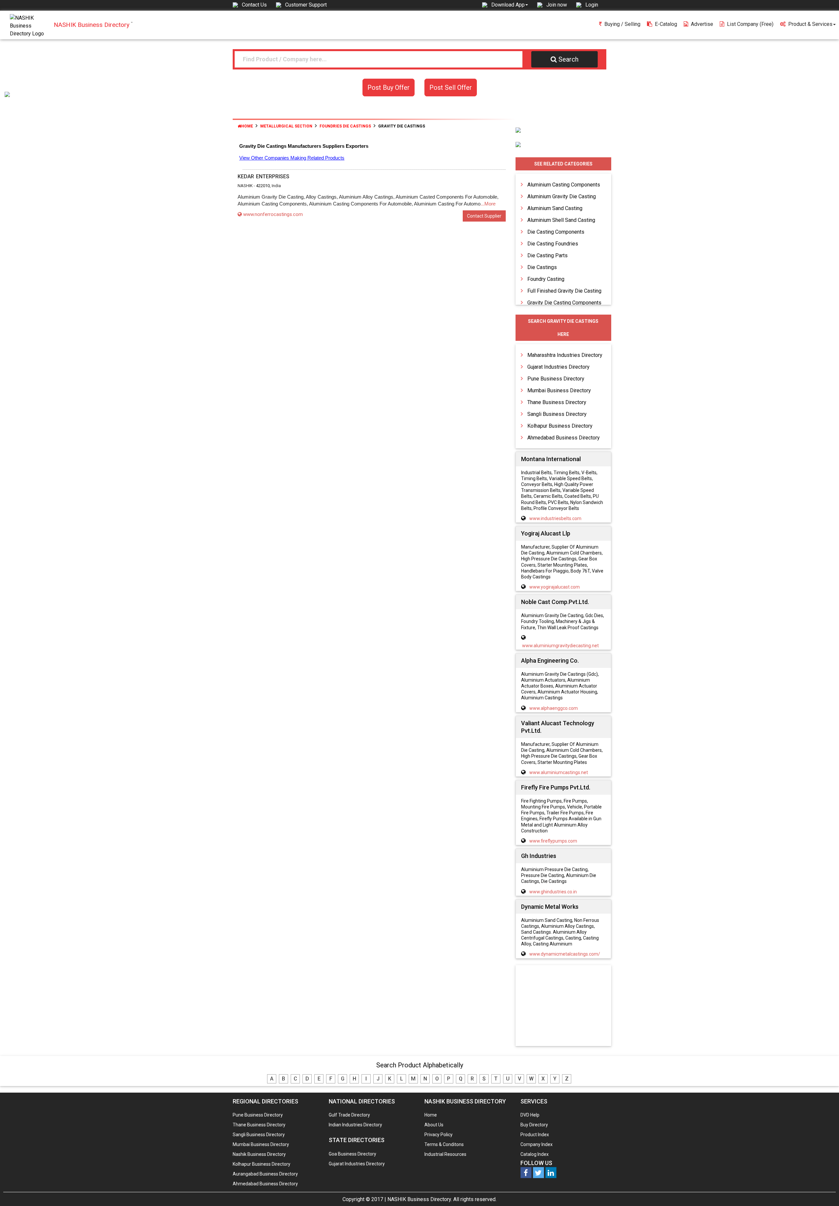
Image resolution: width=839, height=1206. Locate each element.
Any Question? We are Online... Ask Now (824, 1190)
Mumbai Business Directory (559, 390)
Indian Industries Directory (355, 1124)
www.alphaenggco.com (553, 708)
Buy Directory (534, 1124)
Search (568, 59)
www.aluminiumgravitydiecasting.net (560, 645)
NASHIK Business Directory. (419, 1199)
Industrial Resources (445, 1154)
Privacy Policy (438, 1134)
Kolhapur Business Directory (560, 426)
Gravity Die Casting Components (564, 303)
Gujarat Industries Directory (558, 367)
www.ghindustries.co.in (553, 891)
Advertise (702, 24)
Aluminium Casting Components (563, 185)
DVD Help (529, 1115)
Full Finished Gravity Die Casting (564, 291)
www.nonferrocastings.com (273, 214)
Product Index (534, 1134)
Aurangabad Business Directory (265, 1174)
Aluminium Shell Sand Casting (561, 220)
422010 (263, 185)
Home (247, 126)
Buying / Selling (622, 24)
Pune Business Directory (555, 379)
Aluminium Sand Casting (554, 208)
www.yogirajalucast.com (554, 587)
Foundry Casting (545, 279)
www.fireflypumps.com (553, 841)
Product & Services (810, 24)
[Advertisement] (563, 1006)
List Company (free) (750, 24)
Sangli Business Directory (557, 414)
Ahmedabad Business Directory (563, 438)
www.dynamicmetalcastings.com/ (564, 954)
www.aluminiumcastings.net (558, 772)
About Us (433, 1124)
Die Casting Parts (547, 255)
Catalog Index (534, 1154)
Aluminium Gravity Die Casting (561, 196)
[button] (509, 5)
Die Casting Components (555, 232)
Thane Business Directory (556, 402)
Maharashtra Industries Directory (564, 355)
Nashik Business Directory (259, 1154)
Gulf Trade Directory (349, 1115)
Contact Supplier (484, 216)
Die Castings (542, 267)
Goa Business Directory (352, 1154)
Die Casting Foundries (552, 244)
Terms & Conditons (444, 1144)
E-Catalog (666, 24)
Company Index (536, 1144)
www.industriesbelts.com (555, 518)
